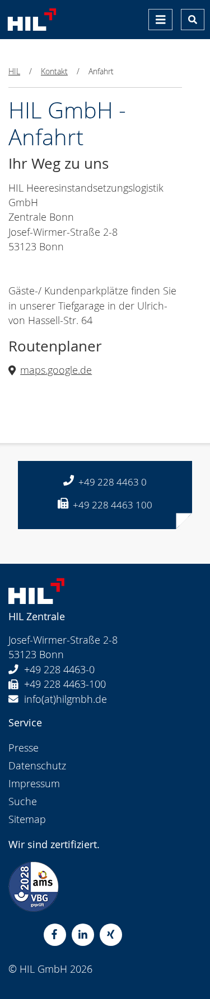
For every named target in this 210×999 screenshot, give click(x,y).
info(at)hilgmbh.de (65, 699)
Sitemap (27, 819)
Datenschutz (37, 765)
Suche (22, 801)
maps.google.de (56, 370)
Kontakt (54, 71)
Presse (23, 747)
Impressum (34, 783)
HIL (14, 71)
